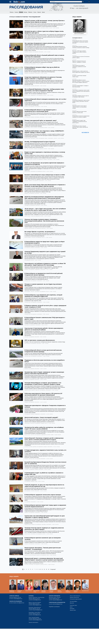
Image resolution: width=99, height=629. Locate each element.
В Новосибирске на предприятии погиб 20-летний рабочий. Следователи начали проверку (44, 274)
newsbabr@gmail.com (17, 598)
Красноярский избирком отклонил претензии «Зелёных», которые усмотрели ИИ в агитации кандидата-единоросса (80, 81)
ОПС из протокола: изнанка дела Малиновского (40, 340)
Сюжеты (16, 12)
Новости (39, 12)
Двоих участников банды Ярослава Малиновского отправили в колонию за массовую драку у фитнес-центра (45, 185)
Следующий (53, 569)
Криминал (26, 73)
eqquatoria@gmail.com (57, 599)
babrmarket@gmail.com (57, 604)
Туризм (36, 138)
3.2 (16, 626)
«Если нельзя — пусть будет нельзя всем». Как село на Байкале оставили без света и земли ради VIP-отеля (45, 209)
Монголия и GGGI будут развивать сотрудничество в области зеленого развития (79, 52)
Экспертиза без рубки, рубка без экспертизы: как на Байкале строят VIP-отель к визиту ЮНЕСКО (44, 428)
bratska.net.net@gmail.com (18, 602)
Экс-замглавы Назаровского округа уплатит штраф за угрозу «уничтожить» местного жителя (44, 44)
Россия (47, 291)
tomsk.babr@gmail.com (37, 619)
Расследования (31, 73)
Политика (32, 85)
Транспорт (32, 291)
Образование (33, 171)
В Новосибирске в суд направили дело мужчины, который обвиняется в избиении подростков (43, 295)
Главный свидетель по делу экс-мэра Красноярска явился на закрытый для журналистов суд (44, 485)
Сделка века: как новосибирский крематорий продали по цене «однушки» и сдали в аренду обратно (45, 516)
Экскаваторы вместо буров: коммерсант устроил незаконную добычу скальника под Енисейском (44, 372)
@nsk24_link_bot (36, 613)
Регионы (11, 12)
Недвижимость (33, 95)
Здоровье (35, 446)
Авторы (25, 12)
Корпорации (31, 564)
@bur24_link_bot (36, 598)
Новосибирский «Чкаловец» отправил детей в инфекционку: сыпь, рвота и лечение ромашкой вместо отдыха (44, 438)
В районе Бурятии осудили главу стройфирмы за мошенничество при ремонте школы (79, 121)
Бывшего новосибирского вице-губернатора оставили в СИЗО (45, 175)
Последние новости (77, 37)
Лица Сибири (77, 16)
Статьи (34, 12)
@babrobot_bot (56, 598)
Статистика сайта (73, 605)
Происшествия (27, 280)
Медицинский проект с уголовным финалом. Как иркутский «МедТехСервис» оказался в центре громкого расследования (44, 559)
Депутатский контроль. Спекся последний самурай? (41, 417)
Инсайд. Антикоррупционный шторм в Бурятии (40, 141)
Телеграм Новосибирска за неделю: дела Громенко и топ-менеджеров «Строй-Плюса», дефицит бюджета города (43, 383)
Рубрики (21, 12)
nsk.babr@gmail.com (37, 614)
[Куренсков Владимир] (80, 26)
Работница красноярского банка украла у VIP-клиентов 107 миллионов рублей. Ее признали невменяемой (43, 394)
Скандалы (35, 148)
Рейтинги (30, 12)
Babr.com (19, 2)
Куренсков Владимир (79, 33)
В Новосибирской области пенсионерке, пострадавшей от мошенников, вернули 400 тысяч (80, 42)
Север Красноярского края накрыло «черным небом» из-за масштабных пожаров (79, 107)
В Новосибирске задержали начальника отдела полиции (43, 494)
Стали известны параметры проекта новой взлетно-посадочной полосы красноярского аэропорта (80, 91)
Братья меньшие (32, 228)
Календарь (72, 608)
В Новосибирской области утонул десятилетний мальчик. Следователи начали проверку (43, 350)
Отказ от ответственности (75, 595)
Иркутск (43, 237)
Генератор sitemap (35, 626)
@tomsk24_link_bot (37, 618)
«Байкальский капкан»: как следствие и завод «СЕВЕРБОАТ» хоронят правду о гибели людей (44, 131)
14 (48, 569)
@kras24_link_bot (36, 608)
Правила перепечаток (74, 597)
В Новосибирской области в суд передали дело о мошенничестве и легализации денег (40, 110)
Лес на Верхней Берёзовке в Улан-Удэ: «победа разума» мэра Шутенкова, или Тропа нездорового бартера (44, 89)
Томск (36, 481)
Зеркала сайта (73, 610)
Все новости (85, 132)
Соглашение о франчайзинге (76, 599)
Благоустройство (34, 127)
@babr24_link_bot (17, 597)
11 (42, 569)
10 (40, 569)
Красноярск (37, 85)
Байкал (46, 138)
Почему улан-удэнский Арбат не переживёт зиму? (41, 120)
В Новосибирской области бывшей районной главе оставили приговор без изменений (80, 127)
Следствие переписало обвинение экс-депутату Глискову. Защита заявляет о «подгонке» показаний (43, 77)
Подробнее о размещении (54, 606)
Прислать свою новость (33, 622)
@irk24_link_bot (36, 603)
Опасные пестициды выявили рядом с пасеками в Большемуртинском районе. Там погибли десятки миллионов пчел (44, 221)
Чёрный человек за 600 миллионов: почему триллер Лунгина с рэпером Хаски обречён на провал (45, 21)
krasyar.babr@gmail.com (37, 609)
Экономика (33, 138)
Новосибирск (37, 73)
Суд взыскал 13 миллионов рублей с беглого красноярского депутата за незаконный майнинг (44, 329)
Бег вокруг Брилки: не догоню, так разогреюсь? (40, 231)
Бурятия (44, 95)
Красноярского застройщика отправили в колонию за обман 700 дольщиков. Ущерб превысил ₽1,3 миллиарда (45, 264)
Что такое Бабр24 (73, 601)
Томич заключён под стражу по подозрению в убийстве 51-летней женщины (79, 66)
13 (46, 569)
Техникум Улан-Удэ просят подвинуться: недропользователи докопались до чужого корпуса (44, 528)
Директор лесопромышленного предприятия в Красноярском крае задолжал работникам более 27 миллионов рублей (44, 197)
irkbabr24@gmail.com (37, 604)
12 (44, 569)
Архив (43, 12)
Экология (26, 228)
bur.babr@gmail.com (37, 599)
